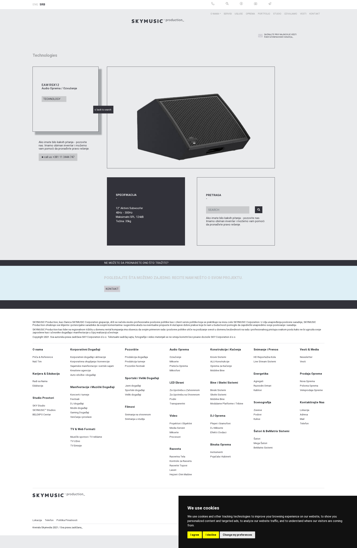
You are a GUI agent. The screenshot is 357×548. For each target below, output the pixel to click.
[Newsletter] (260, 36)
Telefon (49, 520)
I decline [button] (211, 534)
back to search (104, 110)
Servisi (228, 13)
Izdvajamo (290, 13)
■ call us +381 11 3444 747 (58, 157)
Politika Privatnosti (67, 520)
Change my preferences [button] (237, 534)
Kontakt (314, 13)
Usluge (239, 13)
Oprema (250, 13)
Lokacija (37, 520)
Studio (277, 13)
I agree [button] (194, 534)
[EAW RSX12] (191, 117)
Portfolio (264, 13)
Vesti (303, 13)
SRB (42, 4)
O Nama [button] (214, 13)
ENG (35, 4)
